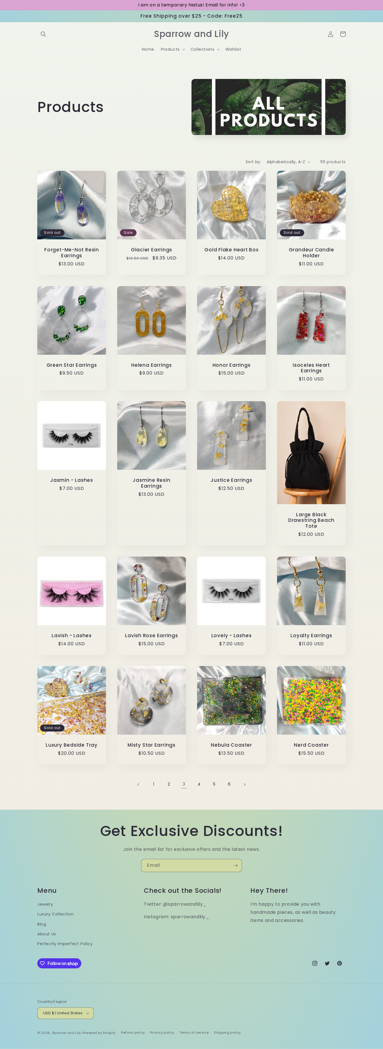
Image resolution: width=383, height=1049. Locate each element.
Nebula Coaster (231, 745)
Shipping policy (227, 1032)
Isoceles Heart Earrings (311, 368)
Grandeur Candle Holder (311, 253)
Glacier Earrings (151, 250)
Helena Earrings (151, 365)
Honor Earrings (232, 365)
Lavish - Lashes (72, 636)
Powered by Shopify (99, 1033)
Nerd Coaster (311, 745)
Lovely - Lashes (231, 636)
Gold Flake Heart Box (231, 250)
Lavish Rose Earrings (151, 636)
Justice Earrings (231, 480)
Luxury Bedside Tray (72, 745)
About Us (46, 934)
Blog (41, 924)
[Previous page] (138, 784)
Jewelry (45, 904)
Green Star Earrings (72, 365)
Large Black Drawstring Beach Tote (311, 520)
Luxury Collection (55, 914)
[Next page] (244, 784)
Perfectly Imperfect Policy (65, 944)
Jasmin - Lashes (71, 480)
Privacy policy (162, 1032)
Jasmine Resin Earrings (151, 483)
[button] (43, 34)
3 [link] (184, 784)
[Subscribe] (235, 865)
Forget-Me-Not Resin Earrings (71, 253)
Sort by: (253, 162)
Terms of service (194, 1032)
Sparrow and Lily (66, 1033)
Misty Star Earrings (152, 745)
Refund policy (133, 1032)
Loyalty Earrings (311, 636)
